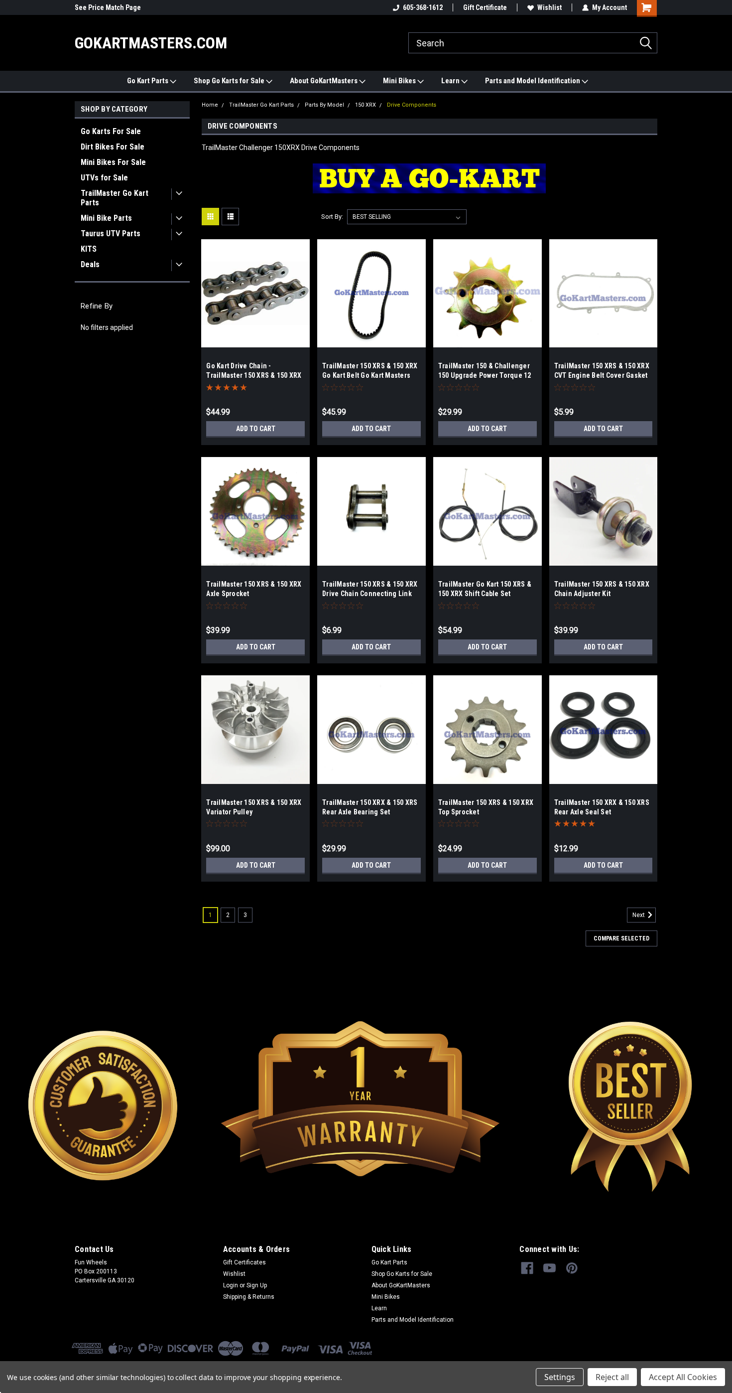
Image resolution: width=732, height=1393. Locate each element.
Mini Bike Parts (106, 218)
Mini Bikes (400, 80)
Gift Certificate (485, 7)
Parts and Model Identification (533, 80)
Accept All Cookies (683, 1377)
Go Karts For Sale (111, 131)
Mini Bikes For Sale (113, 162)
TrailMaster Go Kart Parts (114, 197)
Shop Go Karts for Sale (230, 80)
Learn (451, 80)
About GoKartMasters (324, 80)
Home (210, 105)
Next (639, 915)
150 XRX (365, 105)
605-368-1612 (423, 7)
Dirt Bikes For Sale (112, 147)
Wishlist (549, 7)
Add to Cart (255, 429)
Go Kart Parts (148, 80)
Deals (90, 264)
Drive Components (411, 105)
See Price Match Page (108, 7)
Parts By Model (324, 105)
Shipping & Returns (248, 1296)
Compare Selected (621, 938)
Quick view (255, 340)
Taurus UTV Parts (110, 233)
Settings (559, 1377)
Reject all (612, 1377)
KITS (89, 249)
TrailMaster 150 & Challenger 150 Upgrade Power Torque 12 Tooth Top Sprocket (484, 375)
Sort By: (332, 216)
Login (230, 1285)
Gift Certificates (244, 1262)
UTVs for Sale (104, 177)
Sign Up (256, 1285)
